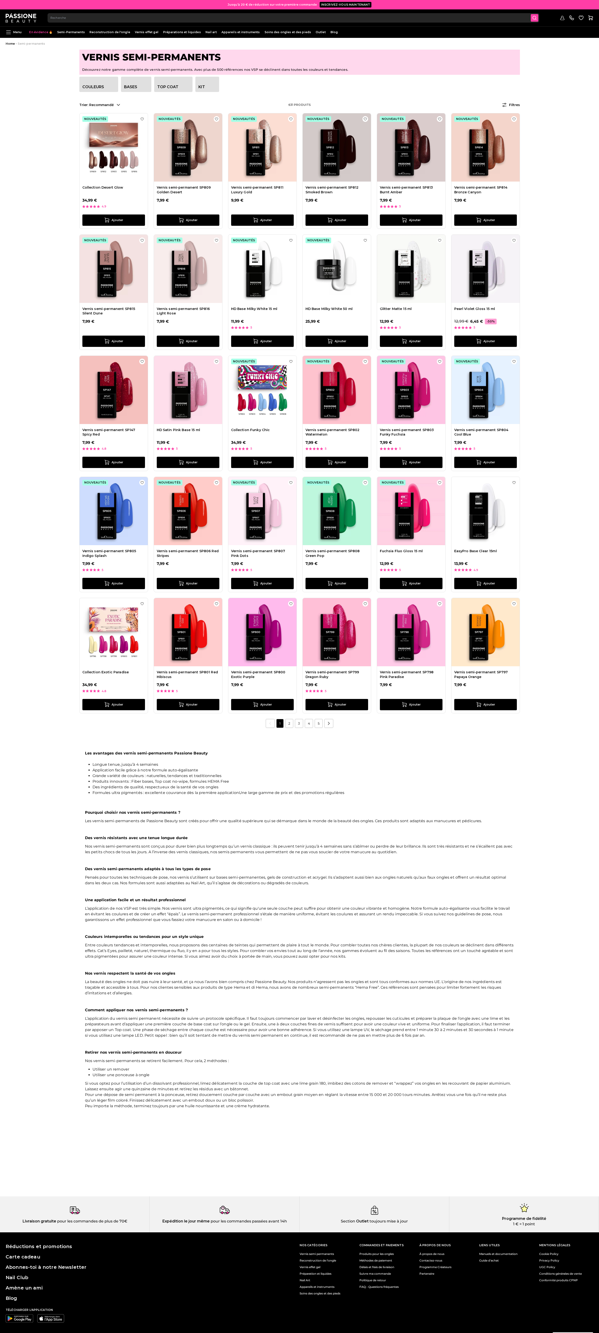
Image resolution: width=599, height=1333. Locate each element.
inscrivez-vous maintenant (345, 4)
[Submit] (534, 18)
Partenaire (426, 1273)
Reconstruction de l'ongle (109, 32)
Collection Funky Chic (250, 430)
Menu (17, 32)
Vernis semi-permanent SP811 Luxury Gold (257, 189)
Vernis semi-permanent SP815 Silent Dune (108, 311)
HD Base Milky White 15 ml (254, 309)
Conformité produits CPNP (558, 1280)
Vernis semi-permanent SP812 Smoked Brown (332, 189)
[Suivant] (328, 723)
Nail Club (17, 1277)
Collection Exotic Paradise (105, 672)
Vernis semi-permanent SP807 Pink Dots (258, 553)
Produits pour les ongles (376, 1254)
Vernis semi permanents (317, 1254)
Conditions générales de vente (560, 1273)
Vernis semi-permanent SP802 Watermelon (333, 432)
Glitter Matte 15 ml (396, 309)
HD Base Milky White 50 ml (329, 309)
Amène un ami (24, 1288)
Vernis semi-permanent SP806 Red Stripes (188, 553)
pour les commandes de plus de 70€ (91, 1221)
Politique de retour (372, 1280)
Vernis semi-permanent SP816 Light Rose (183, 311)
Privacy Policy (549, 1260)
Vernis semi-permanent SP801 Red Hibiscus (187, 674)
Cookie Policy (549, 1254)
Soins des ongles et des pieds (288, 32)
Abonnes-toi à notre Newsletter (46, 1267)
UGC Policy (547, 1267)
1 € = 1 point (524, 1224)
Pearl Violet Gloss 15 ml (474, 309)
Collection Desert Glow (102, 187)
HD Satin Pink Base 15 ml (178, 430)
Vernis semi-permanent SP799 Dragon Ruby (332, 674)
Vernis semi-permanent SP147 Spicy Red (108, 432)
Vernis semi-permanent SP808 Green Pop (333, 553)
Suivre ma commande (375, 1273)
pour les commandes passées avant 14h (248, 1221)
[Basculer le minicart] (590, 18)
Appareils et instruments (240, 32)
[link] (270, 723)
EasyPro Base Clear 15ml (475, 551)
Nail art (211, 32)
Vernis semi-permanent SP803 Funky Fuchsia (407, 432)
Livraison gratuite (39, 1221)
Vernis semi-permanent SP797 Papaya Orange (481, 674)
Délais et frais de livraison (376, 1267)
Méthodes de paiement (375, 1260)
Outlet (321, 32)
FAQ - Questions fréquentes (379, 1286)
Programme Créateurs (435, 1267)
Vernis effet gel (146, 32)
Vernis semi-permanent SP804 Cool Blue (481, 432)
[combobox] (293, 18)
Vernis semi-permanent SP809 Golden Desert (184, 189)
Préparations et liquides (182, 32)
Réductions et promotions (39, 1246)
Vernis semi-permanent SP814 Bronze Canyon (481, 189)
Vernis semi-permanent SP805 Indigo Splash (109, 553)
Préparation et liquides (315, 1273)
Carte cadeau (23, 1257)
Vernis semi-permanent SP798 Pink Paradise (407, 674)
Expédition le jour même (186, 1221)
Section (348, 1221)
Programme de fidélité (524, 1218)
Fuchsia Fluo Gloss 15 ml (401, 551)
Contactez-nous (430, 1260)
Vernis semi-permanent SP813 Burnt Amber (406, 189)
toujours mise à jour (388, 1221)
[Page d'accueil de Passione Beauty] (21, 18)
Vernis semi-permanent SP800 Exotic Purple (258, 674)
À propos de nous (431, 1254)
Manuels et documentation (498, 1254)
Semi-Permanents (71, 32)
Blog (334, 32)
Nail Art (305, 1280)
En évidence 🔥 (40, 32)
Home (10, 43)
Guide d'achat (489, 1260)
